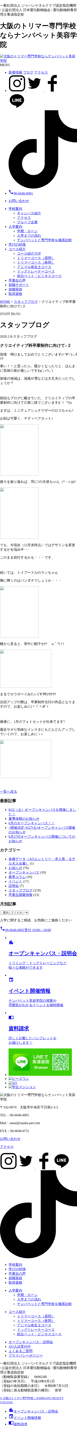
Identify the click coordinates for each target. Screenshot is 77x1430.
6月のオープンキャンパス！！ (32, 823)
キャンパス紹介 (29, 213)
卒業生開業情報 (21, 895)
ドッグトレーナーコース (36, 271)
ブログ (28, 72)
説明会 (14, 886)
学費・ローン (27, 231)
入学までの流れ (29, 235)
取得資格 (15, 294)
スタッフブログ (21, 890)
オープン (33, 1411)
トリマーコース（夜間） (36, 262)
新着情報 (15, 72)
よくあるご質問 (21, 1351)
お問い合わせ (19, 201)
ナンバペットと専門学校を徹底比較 (44, 240)
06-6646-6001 (21, 193)
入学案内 (15, 226)
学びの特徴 (17, 244)
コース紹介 (17, 249)
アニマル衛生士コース (34, 267)
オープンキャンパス (24, 872)
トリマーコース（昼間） (36, 258)
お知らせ (15, 868)
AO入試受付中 (20, 1346)
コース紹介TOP (29, 253)
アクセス (41, 72)
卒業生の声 (17, 280)
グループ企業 (27, 222)
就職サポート (19, 285)
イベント (15, 881)
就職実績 (15, 289)
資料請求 (18, 1424)
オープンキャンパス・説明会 (31, 1342)
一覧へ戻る (8, 791)
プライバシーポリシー (26, 1355)
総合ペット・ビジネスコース (39, 276)
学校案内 (15, 209)
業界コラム (17, 877)
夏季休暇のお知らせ (24, 818)
